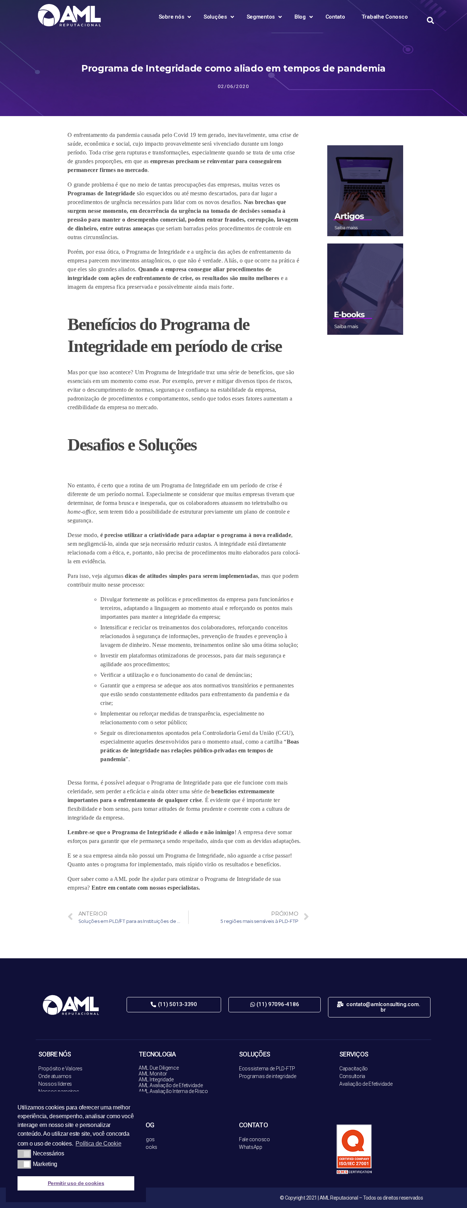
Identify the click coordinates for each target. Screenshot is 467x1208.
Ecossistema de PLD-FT (265, 1068)
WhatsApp (250, 1147)
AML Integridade (156, 1079)
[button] (174, 1004)
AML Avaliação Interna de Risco (173, 1091)
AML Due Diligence (158, 1068)
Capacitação (353, 1068)
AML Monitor (153, 1074)
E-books (148, 1147)
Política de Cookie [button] (98, 1143)
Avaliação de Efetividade (366, 1084)
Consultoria (352, 1076)
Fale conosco (254, 1139)
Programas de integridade (267, 1076)
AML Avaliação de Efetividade (170, 1085)
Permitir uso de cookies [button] (76, 1183)
